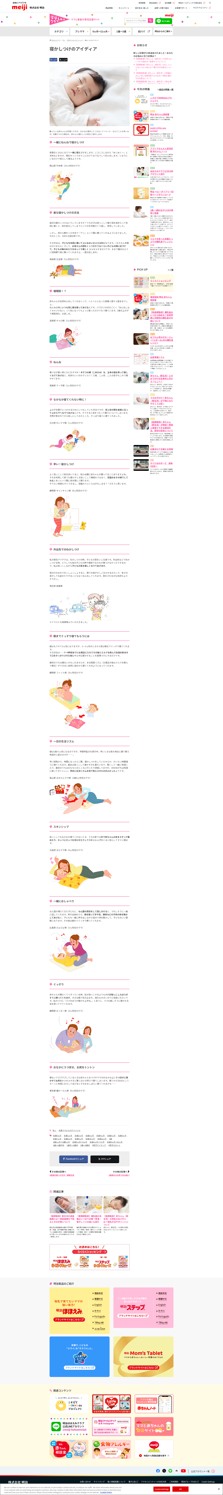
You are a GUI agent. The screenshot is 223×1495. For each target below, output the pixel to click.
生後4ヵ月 (100, 1136)
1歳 (110, 1139)
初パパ (141, 31)
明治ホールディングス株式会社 (190, 3)
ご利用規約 (173, 1481)
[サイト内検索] (209, 2)
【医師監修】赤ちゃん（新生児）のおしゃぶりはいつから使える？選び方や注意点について (153, 67)
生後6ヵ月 (122, 1136)
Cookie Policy (106, 1492)
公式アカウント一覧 (200, 1471)
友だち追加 (166, 21)
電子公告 (132, 1481)
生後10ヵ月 (90, 1139)
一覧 (171, 269)
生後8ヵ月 (68, 1139)
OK (180, 1489)
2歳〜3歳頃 (85, 1145)
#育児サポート (114, 1145)
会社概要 (168, 3)
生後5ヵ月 (111, 1136)
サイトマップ (99, 1481)
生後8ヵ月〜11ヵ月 (114, 1142)
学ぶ (54, 1130)
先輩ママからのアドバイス (69, 1130)
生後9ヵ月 (79, 1139)
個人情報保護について (116, 1481)
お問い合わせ (85, 1481)
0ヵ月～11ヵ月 (100, 31)
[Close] (219, 1489)
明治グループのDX (188, 1481)
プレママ (79, 31)
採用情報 (142, 3)
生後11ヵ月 (101, 1139)
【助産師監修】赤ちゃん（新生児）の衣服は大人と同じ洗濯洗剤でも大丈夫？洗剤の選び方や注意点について (153, 75)
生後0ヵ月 (57, 1136)
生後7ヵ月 (57, 1139)
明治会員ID (153, 3)
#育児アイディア (99, 1145)
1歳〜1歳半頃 (58, 1145)
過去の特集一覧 (166, 89)
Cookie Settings (208, 1481)
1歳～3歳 (121, 31)
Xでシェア (106, 1159)
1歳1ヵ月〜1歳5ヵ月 (61, 1142)
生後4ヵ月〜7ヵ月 (97, 1142)
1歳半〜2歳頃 (72, 1145)
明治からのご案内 (162, 31)
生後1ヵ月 (68, 1136)
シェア (54, 60)
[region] (111, 1489)
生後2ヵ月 (79, 1136)
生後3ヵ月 (90, 1136)
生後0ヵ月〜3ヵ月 (79, 1142)
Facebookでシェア (75, 1159)
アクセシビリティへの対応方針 (153, 1481)
